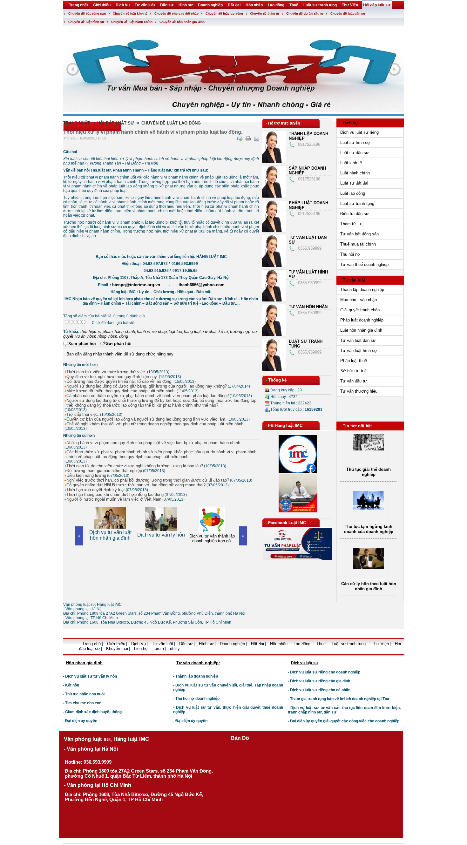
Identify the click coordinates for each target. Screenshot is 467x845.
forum (158, 648)
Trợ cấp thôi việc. (82, 414)
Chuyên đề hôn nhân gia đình (182, 22)
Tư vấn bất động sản (359, 234)
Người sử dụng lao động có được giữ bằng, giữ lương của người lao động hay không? (146, 386)
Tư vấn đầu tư (353, 381)
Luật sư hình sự (355, 142)
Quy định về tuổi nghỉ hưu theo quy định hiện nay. (112, 376)
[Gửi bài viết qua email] (239, 138)
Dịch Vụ (138, 643)
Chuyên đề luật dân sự (347, 13)
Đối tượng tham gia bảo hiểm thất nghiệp (104, 470)
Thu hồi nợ (350, 254)
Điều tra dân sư (354, 213)
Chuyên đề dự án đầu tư (304, 13)
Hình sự (206, 643)
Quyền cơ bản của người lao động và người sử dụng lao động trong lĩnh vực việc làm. (146, 419)
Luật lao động (352, 193)
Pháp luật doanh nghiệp (361, 320)
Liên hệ (140, 648)
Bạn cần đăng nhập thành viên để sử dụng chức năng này (119, 354)
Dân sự (186, 643)
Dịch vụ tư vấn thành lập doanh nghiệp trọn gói (161, 538)
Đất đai (257, 643)
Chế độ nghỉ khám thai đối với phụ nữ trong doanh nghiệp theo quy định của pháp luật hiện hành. (155, 424)
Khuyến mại (117, 648)
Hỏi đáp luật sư (115, 123)
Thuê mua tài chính (358, 244)
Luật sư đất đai (354, 183)
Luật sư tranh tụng (357, 203)
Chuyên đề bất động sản (87, 13)
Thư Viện (380, 643)
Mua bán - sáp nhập (358, 299)
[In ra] (248, 138)
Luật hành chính (355, 173)
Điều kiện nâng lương (86, 475)
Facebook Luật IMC (287, 522)
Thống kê (277, 380)
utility (175, 648)
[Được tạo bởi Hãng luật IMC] (60, 653)
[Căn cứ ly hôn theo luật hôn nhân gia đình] (368, 567)
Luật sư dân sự (354, 152)
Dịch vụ (350, 122)
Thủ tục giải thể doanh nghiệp (368, 472)
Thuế (321, 643)
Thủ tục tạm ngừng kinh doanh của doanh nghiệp (368, 529)
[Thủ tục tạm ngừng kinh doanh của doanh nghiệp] (368, 508)
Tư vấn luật (354, 280)
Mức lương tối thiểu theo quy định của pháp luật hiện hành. (121, 391)
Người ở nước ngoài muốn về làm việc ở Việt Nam (113, 499)
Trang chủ (92, 643)
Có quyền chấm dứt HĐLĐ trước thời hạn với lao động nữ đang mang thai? (136, 485)
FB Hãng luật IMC (285, 425)
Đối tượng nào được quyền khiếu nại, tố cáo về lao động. (119, 381)
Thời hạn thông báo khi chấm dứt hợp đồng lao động (115, 494)
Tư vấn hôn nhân (308, 306)
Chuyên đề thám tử (264, 13)
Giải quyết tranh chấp (360, 310)
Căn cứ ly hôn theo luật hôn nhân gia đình (368, 586)
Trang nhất (76, 123)
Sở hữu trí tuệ (353, 370)
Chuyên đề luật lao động (224, 13)
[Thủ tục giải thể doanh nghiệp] (368, 449)
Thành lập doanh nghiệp (362, 289)
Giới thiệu (116, 643)
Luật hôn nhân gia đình (361, 330)
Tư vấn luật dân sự (358, 340)
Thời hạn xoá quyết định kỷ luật (95, 489)
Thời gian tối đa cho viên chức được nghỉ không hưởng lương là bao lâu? (134, 465)
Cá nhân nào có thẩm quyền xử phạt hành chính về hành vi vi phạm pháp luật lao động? (147, 395)
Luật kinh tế (351, 162)
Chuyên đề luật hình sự (86, 22)
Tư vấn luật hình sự (358, 350)
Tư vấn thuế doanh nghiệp (364, 264)
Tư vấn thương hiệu (358, 391)
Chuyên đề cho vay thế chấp (176, 13)
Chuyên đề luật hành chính (131, 22)
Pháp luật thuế (353, 360)
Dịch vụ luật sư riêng (359, 132)
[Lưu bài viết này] (256, 138)
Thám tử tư (351, 223)
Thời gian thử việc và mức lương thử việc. (106, 371)
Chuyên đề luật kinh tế (130, 13)
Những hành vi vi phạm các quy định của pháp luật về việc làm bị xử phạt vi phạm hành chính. (153, 442)
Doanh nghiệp (232, 643)
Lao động (302, 643)
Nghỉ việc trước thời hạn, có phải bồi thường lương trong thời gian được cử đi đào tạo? (147, 480)
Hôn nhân (279, 643)
